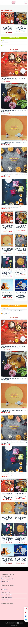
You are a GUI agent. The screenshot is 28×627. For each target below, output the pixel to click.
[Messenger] (26, 620)
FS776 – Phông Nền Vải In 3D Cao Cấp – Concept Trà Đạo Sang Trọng (20, 27)
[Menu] (2, 2)
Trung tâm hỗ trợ (5, 592)
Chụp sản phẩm (6, 313)
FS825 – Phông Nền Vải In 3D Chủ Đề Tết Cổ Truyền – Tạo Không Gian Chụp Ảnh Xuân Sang (7, 28)
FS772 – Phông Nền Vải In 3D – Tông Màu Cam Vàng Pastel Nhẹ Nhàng (13, 143)
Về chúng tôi (4, 589)
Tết (3, 45)
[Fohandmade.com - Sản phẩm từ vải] (14, 2)
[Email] (26, 612)
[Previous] (2, 21)
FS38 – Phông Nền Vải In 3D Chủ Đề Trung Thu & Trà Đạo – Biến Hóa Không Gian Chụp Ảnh (13, 206)
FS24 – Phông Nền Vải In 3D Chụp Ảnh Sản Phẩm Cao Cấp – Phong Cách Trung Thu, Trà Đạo (21, 295)
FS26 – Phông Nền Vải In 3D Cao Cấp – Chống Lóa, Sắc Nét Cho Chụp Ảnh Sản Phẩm (7, 294)
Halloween (5, 43)
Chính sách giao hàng (6, 597)
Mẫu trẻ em (5, 308)
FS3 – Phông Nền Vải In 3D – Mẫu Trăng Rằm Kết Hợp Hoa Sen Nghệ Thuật (20, 271)
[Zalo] (26, 616)
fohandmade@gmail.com (8, 579)
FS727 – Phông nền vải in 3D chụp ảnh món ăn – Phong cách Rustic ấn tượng (14, 175)
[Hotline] (26, 608)
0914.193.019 (5, 581)
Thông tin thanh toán (6, 594)
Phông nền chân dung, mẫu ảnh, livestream (13, 311)
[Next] (26, 21)
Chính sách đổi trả (5, 600)
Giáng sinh (5, 40)
